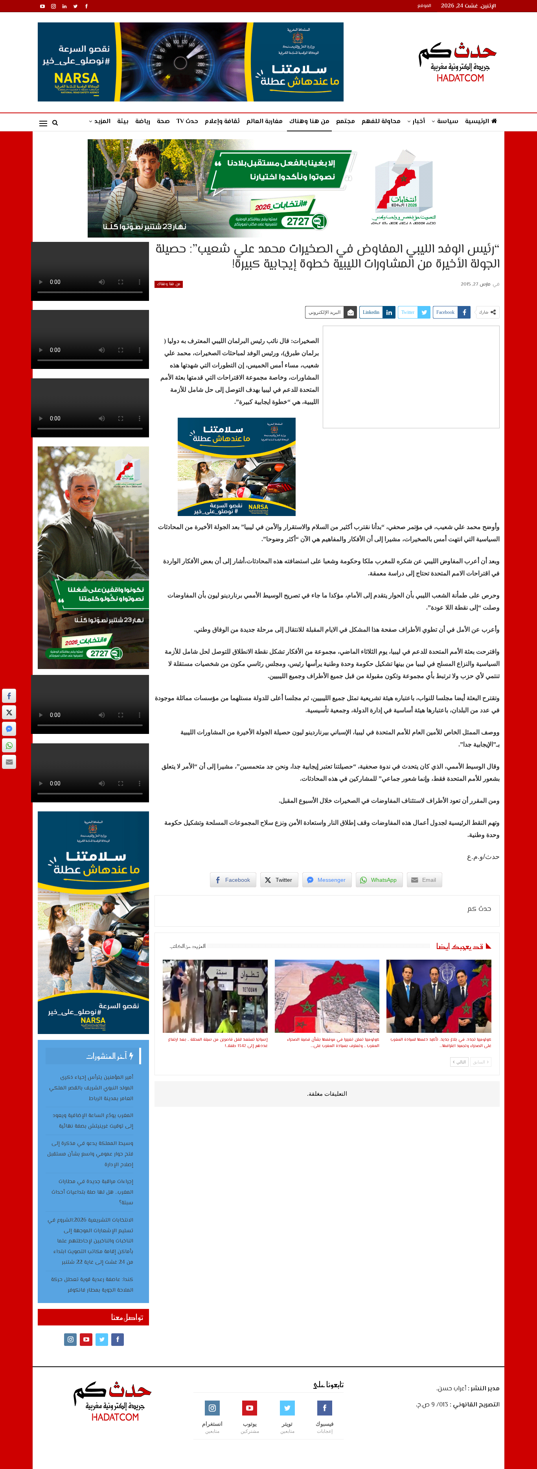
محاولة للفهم (381, 122)
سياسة (447, 122)
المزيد (102, 122)
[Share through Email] (9, 762)
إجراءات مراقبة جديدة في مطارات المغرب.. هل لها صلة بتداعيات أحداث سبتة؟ (92, 1192)
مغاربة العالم (264, 122)
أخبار (419, 122)
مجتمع (345, 122)
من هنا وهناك (309, 122)
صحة (163, 122)
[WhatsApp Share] (9, 745)
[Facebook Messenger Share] (9, 729)
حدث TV (187, 122)
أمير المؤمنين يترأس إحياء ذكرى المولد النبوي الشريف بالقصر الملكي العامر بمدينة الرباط (91, 1088)
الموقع (424, 6)
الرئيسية (477, 122)
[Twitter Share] (9, 712)
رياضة (142, 122)
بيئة (123, 122)
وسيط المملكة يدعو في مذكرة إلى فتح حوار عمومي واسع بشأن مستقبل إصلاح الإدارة (90, 1154)
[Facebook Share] (9, 696)
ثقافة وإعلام (222, 122)
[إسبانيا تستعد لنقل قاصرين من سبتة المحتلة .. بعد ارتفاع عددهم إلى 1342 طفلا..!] (215, 996)
